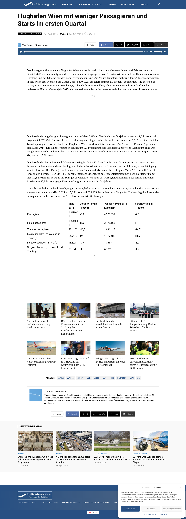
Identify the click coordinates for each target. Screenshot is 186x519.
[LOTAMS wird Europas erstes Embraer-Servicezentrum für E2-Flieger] (150, 441)
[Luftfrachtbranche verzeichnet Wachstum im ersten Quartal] (110, 310)
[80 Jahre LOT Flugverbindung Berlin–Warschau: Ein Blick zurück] (144, 310)
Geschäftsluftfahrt (30, 34)
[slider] (83, 51)
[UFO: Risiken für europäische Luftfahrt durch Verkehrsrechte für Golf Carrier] (144, 348)
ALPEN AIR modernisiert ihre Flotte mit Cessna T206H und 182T (112, 458)
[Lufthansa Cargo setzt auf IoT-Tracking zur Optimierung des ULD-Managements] (75, 348)
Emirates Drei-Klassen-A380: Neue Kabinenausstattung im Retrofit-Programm (35, 460)
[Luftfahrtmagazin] (42, 4)
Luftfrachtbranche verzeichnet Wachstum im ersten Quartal (109, 324)
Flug (112, 378)
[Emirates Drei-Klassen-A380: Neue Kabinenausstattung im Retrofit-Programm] (35, 441)
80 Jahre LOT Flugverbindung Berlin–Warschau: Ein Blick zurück (143, 326)
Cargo (96, 378)
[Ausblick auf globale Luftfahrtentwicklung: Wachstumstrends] (41, 310)
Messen (59, 454)
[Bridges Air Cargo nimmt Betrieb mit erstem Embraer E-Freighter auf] (110, 348)
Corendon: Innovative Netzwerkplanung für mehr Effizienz (41, 361)
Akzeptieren (130, 509)
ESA (104, 378)
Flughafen (121, 378)
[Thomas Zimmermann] (20, 45)
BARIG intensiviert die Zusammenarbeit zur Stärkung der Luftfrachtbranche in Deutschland (73, 327)
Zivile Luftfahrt (100, 454)
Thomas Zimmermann (37, 45)
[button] (181, 487)
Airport (80, 378)
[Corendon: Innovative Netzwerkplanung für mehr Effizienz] (41, 348)
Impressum (163, 514)
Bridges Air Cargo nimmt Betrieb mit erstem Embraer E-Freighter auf (110, 361)
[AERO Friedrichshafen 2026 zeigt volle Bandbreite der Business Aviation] (74, 441)
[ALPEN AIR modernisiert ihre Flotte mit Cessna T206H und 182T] (112, 441)
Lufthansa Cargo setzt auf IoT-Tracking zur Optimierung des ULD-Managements (75, 363)
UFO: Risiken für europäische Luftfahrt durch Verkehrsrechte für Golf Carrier (143, 363)
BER (88, 378)
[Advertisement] (93, 115)
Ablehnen (151, 509)
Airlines (70, 378)
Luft (132, 378)
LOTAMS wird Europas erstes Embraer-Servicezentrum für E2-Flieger (149, 460)
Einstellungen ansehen (172, 509)
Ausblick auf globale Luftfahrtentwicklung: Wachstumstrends (39, 324)
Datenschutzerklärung (149, 514)
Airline (61, 378)
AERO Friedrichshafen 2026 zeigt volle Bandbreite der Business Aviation (73, 460)
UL (138, 378)
